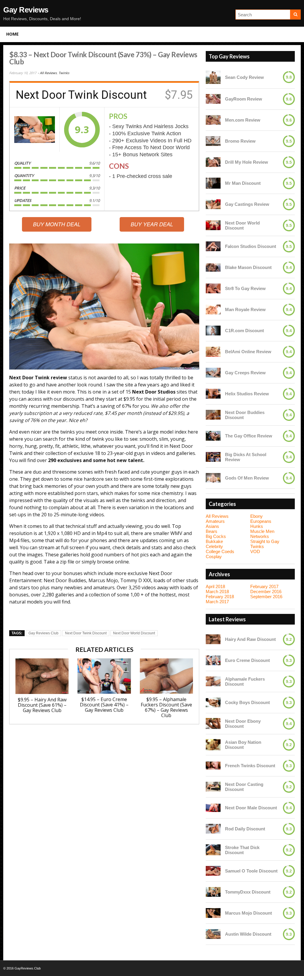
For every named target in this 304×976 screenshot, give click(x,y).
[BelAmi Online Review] (213, 352)
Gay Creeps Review (245, 372)
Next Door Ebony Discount (243, 724)
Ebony (256, 516)
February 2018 (220, 596)
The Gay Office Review (248, 435)
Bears (211, 531)
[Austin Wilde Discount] (213, 934)
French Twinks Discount (250, 765)
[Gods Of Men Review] (213, 478)
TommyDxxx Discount (247, 891)
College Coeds (220, 551)
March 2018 (217, 591)
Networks (259, 536)
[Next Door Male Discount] (213, 808)
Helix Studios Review (247, 393)
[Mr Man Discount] (213, 183)
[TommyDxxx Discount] (213, 892)
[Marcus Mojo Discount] (213, 913)
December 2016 (265, 591)
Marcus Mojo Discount (248, 913)
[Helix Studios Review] (213, 394)
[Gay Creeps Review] (213, 373)
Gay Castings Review (247, 204)
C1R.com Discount (244, 330)
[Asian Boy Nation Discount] (213, 744)
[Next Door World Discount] (213, 225)
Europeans (260, 521)
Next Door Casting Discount (244, 787)
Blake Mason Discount (248, 267)
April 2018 (215, 586)
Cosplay (214, 556)
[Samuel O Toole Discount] (213, 871)
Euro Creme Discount (247, 660)
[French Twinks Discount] (213, 766)
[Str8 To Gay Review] (213, 288)
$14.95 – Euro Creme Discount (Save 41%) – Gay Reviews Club (104, 704)
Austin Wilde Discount (248, 934)
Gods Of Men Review (247, 477)
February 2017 (264, 586)
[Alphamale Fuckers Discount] (213, 681)
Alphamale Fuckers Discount (245, 681)
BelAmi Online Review (248, 351)
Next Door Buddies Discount (245, 415)
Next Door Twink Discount (86, 633)
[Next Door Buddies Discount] (213, 415)
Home (12, 34)
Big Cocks (216, 536)
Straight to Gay (264, 541)
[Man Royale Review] (213, 309)
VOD (255, 551)
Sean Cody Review (244, 77)
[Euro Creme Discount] (213, 660)
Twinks (63, 73)
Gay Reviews (25, 9)
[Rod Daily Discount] (213, 829)
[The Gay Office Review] (213, 436)
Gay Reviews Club (43, 633)
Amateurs (215, 521)
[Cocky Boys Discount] (213, 702)
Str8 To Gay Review (245, 288)
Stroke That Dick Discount (242, 850)
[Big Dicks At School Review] (213, 457)
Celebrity (214, 546)
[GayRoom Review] (213, 99)
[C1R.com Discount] (213, 330)
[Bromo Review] (213, 141)
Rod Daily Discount (245, 828)
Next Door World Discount (134, 633)
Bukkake (214, 541)
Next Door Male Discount (251, 807)
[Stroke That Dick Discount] (213, 850)
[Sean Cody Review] (213, 77)
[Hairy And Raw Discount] (213, 639)
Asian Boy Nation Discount (243, 745)
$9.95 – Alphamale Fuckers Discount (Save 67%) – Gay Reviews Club (166, 707)
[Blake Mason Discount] (213, 267)
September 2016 (266, 596)
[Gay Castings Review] (213, 204)
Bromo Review (240, 141)
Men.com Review (242, 119)
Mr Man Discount (243, 183)
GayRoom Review (243, 98)
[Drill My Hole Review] (213, 162)
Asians (212, 526)
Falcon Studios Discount (250, 246)
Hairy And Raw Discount (250, 639)
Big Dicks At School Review (245, 457)
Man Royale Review (245, 309)
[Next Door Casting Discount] (213, 787)
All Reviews (48, 73)
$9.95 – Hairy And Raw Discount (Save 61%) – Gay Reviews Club (42, 705)
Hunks (256, 526)
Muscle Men (262, 531)
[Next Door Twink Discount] (34, 129)
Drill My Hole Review (246, 162)
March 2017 (217, 601)
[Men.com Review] (213, 120)
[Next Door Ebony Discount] (213, 723)
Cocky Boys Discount (247, 702)
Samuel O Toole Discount (251, 870)
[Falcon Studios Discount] (213, 246)
